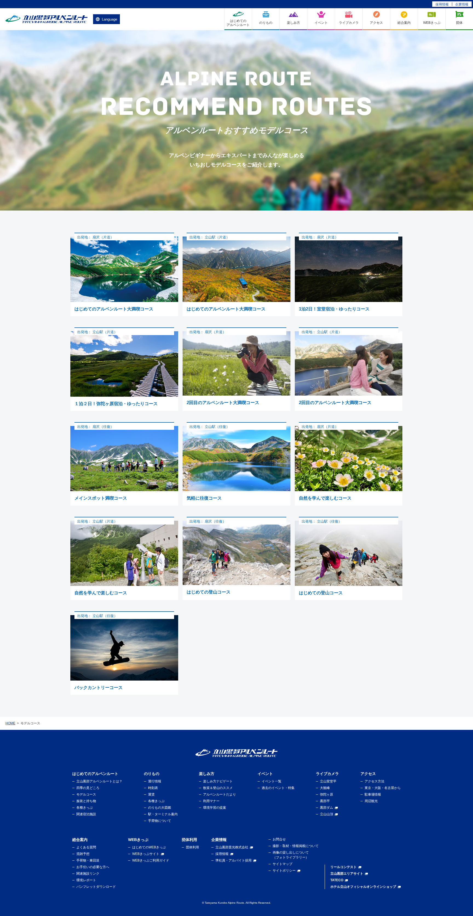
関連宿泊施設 (86, 814)
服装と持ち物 (86, 801)
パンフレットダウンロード (96, 887)
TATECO (336, 880)
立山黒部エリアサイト (346, 873)
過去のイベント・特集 (278, 788)
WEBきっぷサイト (145, 854)
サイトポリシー (284, 870)
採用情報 (442, 4)
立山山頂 (326, 814)
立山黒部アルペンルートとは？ (99, 781)
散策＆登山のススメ (218, 788)
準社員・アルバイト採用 (233, 860)
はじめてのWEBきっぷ (149, 847)
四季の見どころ (87, 788)
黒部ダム (326, 808)
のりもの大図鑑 (159, 808)
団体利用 (192, 847)
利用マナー (211, 801)
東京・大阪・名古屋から (383, 788)
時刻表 (153, 788)
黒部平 (325, 801)
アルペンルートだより (219, 794)
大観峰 (325, 788)
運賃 (151, 794)
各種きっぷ (84, 808)
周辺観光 (371, 801)
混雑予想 (83, 854)
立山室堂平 (328, 781)
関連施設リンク (87, 873)
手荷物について (159, 821)
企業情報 (461, 4)
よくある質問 (86, 847)
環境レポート (86, 880)
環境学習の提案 (214, 808)
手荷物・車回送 (87, 860)
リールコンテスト (343, 867)
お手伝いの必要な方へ (92, 867)
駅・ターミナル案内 (163, 814)
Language (109, 19)
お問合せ (279, 839)
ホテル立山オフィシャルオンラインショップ (363, 887)
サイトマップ (282, 864)
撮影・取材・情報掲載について (296, 846)
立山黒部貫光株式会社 (231, 847)
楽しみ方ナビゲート (218, 781)
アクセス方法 (374, 781)
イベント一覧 (271, 781)
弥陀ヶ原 (326, 794)
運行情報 (154, 781)
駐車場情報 (373, 794)
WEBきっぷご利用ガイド (150, 860)
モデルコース (86, 794)
